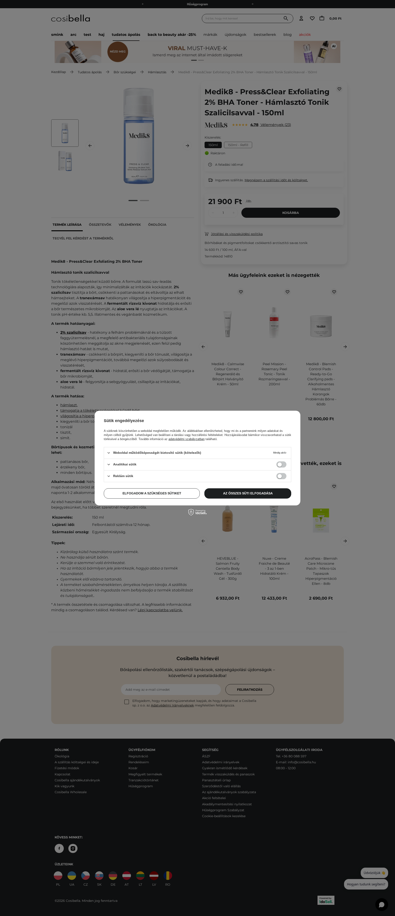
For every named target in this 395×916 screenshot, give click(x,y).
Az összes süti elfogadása (248, 493)
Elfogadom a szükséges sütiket (152, 493)
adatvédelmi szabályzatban (186, 439)
